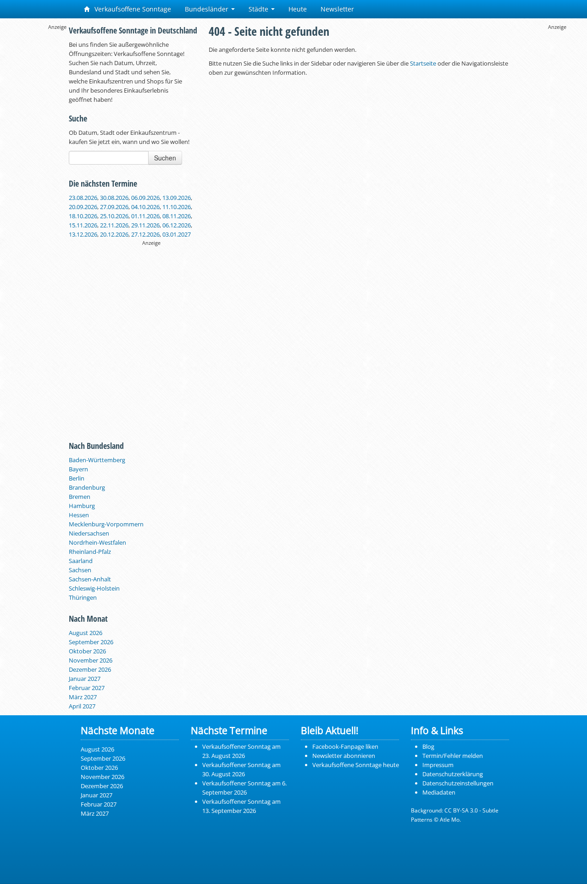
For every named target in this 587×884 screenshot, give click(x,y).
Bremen (79, 496)
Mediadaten (438, 792)
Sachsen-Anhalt (90, 579)
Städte (259, 9)
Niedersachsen (89, 533)
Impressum (438, 765)
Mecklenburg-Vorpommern (106, 524)
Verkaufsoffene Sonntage (132, 9)
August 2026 (85, 633)
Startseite (423, 63)
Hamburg (82, 506)
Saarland (81, 561)
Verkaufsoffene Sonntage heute (355, 765)
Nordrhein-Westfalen (97, 542)
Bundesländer (207, 9)
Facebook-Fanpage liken (345, 746)
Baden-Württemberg (97, 460)
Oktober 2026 (87, 651)
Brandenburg (87, 487)
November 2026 (90, 660)
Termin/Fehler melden (452, 755)
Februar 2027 (87, 688)
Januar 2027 (84, 678)
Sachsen (80, 570)
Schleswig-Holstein (94, 588)
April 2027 (82, 706)
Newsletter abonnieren (343, 755)
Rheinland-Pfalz (90, 551)
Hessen (79, 515)
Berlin (76, 478)
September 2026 (91, 642)
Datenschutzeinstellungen (457, 783)
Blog (428, 746)
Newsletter (337, 9)
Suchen (165, 157)
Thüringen (83, 597)
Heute (297, 9)
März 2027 (83, 697)
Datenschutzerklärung (452, 774)
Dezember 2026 (90, 669)
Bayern (78, 469)
